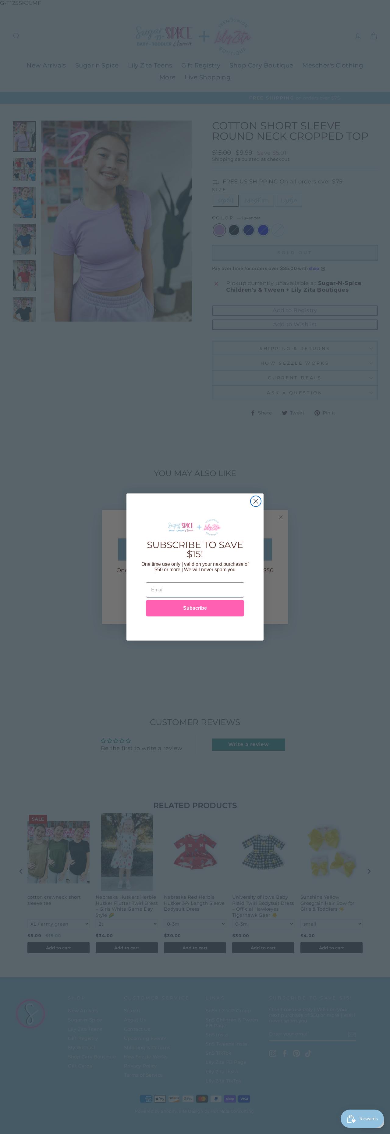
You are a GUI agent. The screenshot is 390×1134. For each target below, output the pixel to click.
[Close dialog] (255, 501)
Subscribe (195, 608)
